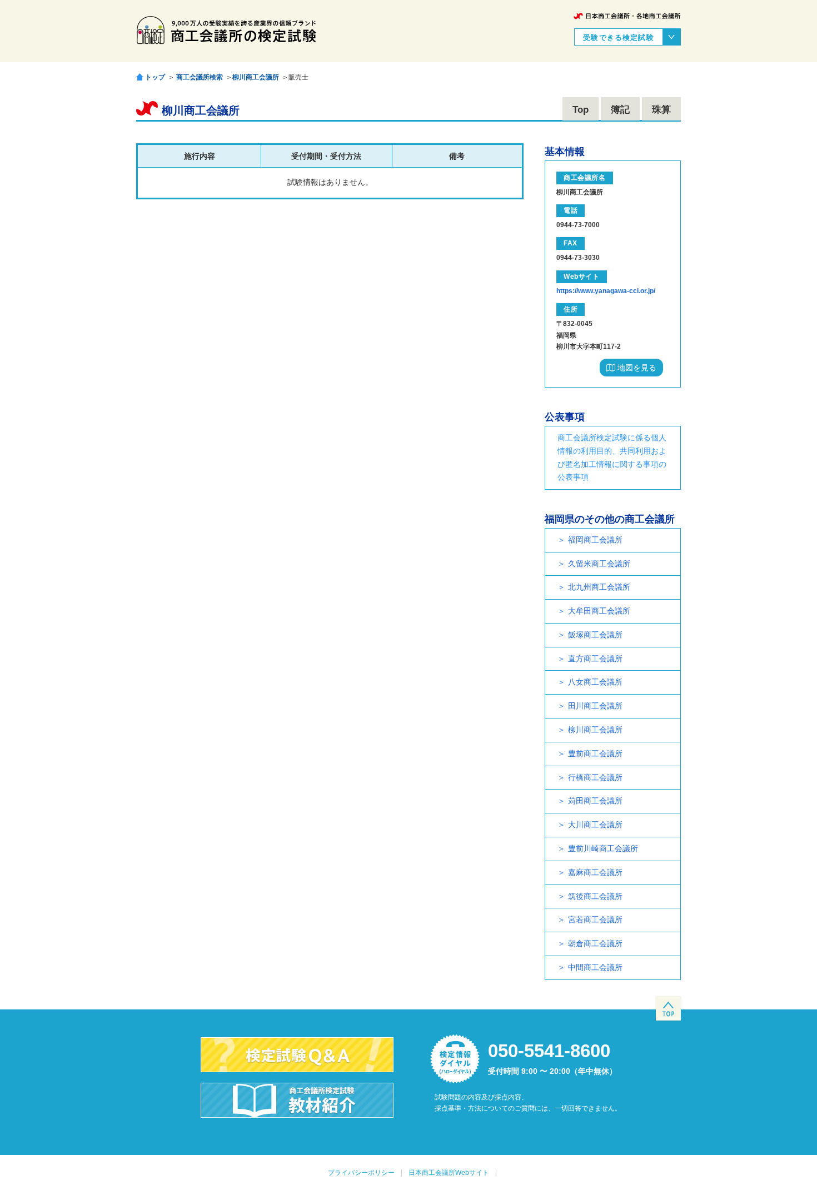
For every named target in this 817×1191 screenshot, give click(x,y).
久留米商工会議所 (599, 563)
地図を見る (635, 367)
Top (580, 109)
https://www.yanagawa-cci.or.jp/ (605, 291)
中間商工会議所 (595, 967)
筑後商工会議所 (595, 896)
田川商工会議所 (595, 705)
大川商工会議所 (595, 824)
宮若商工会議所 (595, 919)
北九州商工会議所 (599, 586)
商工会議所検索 (199, 77)
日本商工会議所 (627, 16)
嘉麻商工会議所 (595, 872)
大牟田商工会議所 (599, 610)
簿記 (620, 109)
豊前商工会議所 (595, 753)
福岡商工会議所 (595, 539)
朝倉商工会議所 (595, 943)
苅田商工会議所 (595, 800)
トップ (155, 77)
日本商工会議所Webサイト (449, 1173)
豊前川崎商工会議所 (603, 848)
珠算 (661, 109)
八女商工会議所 (595, 681)
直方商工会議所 (595, 658)
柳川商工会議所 (255, 77)
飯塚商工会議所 (595, 634)
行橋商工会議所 (595, 777)
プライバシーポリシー (361, 1173)
